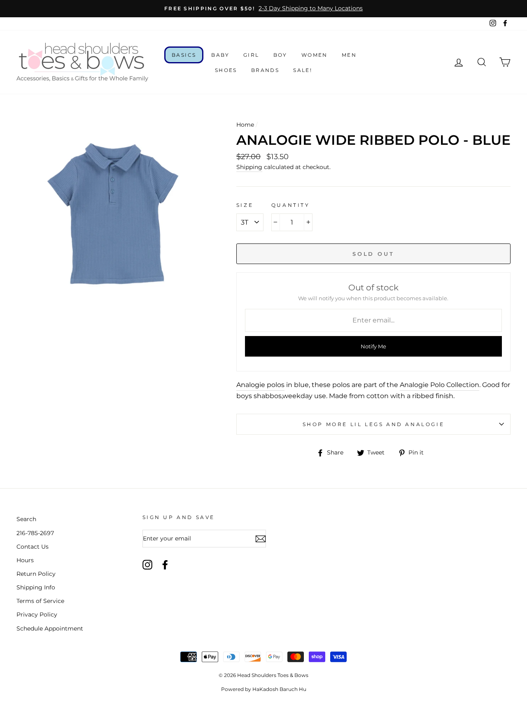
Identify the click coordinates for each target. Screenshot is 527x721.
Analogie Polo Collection (439, 385)
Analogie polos (260, 385)
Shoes (226, 70)
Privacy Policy (36, 614)
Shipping (249, 167)
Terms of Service (40, 601)
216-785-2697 (35, 533)
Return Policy (36, 573)
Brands (265, 70)
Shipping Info (35, 587)
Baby (220, 55)
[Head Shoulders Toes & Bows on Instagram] (147, 565)
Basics (184, 55)
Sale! (302, 70)
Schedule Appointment (49, 628)
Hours (25, 560)
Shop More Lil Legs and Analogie (374, 424)
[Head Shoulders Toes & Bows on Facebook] (165, 565)
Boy (280, 55)
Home (245, 124)
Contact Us (32, 546)
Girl (251, 55)
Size (244, 205)
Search (26, 519)
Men (349, 55)
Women (314, 55)
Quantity (290, 205)
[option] (263, 8)
